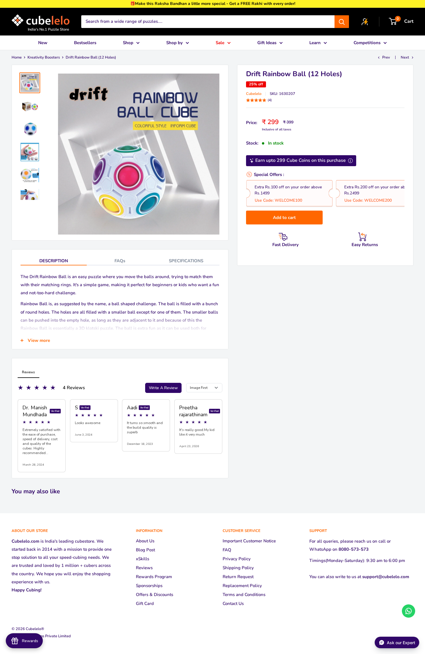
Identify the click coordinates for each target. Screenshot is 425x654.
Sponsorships (149, 586)
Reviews (144, 568)
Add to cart (284, 217)
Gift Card (145, 603)
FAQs (119, 261)
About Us (145, 541)
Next (405, 57)
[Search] (342, 21)
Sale (220, 43)
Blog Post (145, 550)
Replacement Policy (242, 586)
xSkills (142, 559)
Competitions (367, 43)
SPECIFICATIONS (186, 261)
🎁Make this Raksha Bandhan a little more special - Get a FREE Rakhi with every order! (212, 3)
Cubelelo (253, 93)
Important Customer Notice (249, 541)
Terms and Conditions (244, 594)
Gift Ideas (266, 43)
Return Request (238, 577)
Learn (315, 43)
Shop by (174, 43)
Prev (386, 57)
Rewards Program (154, 577)
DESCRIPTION (53, 261)
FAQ (227, 550)
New (42, 43)
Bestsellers (85, 43)
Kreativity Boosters (43, 57)
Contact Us (233, 603)
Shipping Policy (238, 568)
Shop (128, 43)
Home (17, 57)
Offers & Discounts (154, 594)
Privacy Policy (237, 559)
